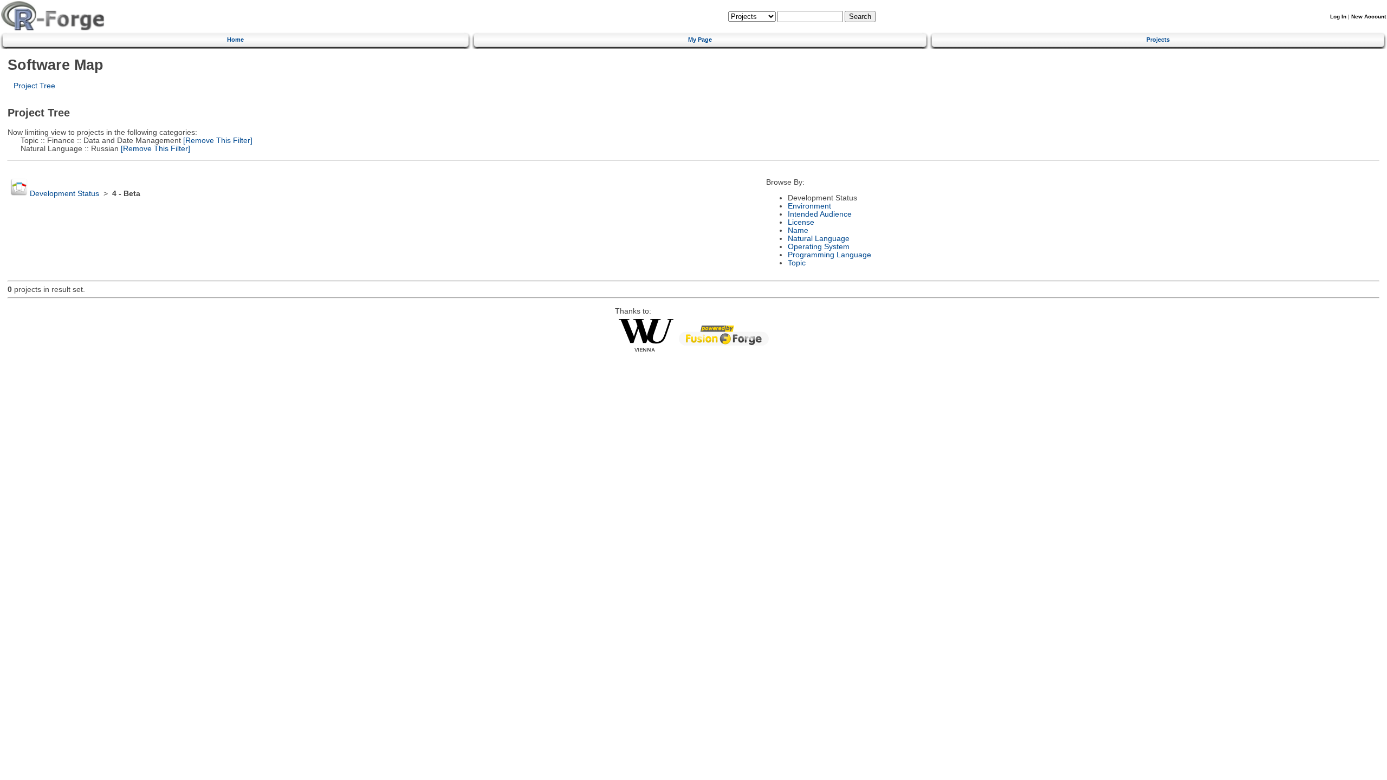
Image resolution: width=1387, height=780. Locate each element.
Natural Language (819, 239)
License (801, 222)
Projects (1158, 39)
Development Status (64, 194)
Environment (809, 206)
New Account (1368, 17)
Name (798, 230)
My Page (700, 39)
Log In (1338, 17)
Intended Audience (820, 214)
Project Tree (34, 86)
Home (235, 39)
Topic (797, 263)
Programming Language (829, 255)
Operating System (819, 247)
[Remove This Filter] (216, 140)
